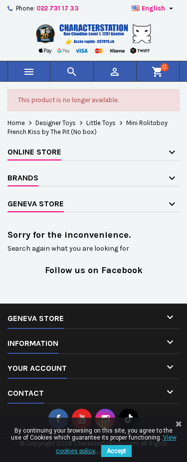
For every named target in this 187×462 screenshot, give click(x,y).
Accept (116, 451)
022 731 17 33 (57, 8)
